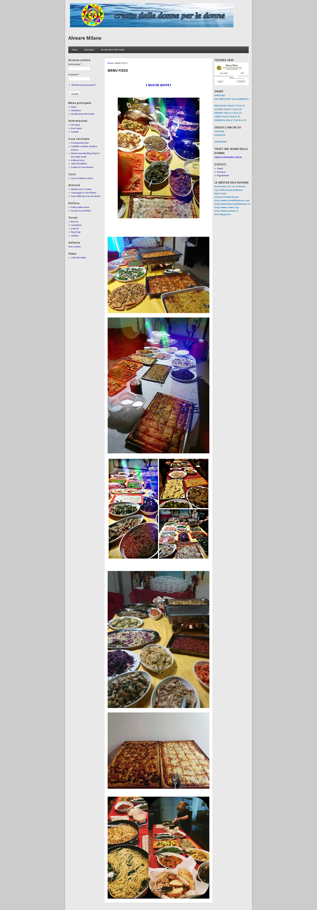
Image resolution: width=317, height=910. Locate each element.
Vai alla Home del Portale (112, 49)
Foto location (74, 246)
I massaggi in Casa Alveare (83, 192)
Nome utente (75, 64)
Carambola (76, 225)
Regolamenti (223, 175)
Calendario (89, 49)
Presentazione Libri (80, 143)
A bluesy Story (77, 160)
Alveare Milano (84, 38)
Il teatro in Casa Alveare (82, 167)
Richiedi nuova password (83, 85)
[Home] (151, 26)
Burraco (74, 221)
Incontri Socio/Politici (81, 210)
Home (74, 49)
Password (73, 74)
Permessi (221, 172)
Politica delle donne (80, 207)
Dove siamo (76, 128)
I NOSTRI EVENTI (79, 163)
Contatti (74, 132)
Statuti (220, 168)
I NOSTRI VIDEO (78, 257)
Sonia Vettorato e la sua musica (85, 196)
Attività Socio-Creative (81, 189)
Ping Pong (75, 232)
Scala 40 (75, 228)
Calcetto (75, 235)
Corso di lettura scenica (82, 178)
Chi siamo (75, 125)
